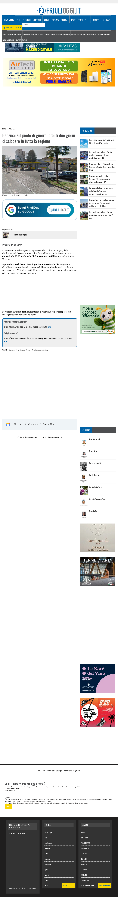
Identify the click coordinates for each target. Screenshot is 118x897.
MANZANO (59, 34)
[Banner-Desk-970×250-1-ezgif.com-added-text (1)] (59, 85)
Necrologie (95, 20)
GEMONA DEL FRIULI (8, 40)
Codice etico (21, 833)
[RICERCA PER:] (33, 24)
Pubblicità (68, 770)
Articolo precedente (28, 437)
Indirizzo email (10, 790)
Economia (64, 20)
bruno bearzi (25, 350)
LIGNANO (53, 34)
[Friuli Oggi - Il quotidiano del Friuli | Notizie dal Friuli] (59, 10)
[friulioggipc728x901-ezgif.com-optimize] (42, 50)
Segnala (76, 770)
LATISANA (34, 34)
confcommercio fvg (40, 350)
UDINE (4, 34)
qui (49, 326)
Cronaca (55, 20)
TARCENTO (107, 34)
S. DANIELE (47, 34)
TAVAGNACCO (18, 34)
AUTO (46, 885)
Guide (87, 20)
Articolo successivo (51, 437)
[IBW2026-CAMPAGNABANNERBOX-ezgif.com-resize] (97, 725)
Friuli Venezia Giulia (89, 34)
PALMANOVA (66, 34)
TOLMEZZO (18, 40)
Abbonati (9, 27)
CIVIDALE (40, 34)
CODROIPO (10, 34)
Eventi (80, 20)
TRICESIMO (100, 34)
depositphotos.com (29, 888)
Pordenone (27, 20)
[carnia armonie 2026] (97, 551)
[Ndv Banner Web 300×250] (97, 692)
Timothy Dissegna (20, 234)
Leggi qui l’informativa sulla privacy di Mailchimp (33, 801)
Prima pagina (8, 20)
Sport (73, 20)
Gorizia (47, 20)
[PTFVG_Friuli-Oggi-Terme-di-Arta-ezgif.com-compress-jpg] (97, 584)
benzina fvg (14, 350)
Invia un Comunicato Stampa (50, 770)
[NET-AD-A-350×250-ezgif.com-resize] (97, 332)
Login (19, 27)
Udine (18, 20)
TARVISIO (24, 40)
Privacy (7, 797)
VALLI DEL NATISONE (76, 34)
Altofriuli (37, 20)
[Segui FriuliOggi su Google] (39, 209)
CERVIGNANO (26, 34)
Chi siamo (106, 20)
